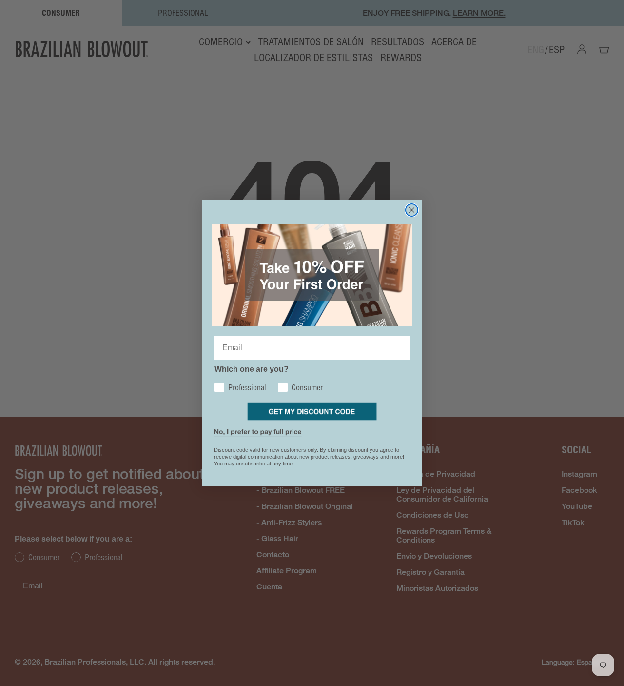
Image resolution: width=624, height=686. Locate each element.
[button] (312, 411)
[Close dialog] (412, 210)
